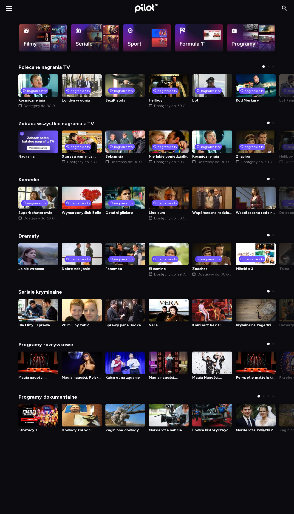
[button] (263, 66)
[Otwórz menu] (9, 8)
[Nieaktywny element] (43, 37)
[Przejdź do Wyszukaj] (284, 8)
